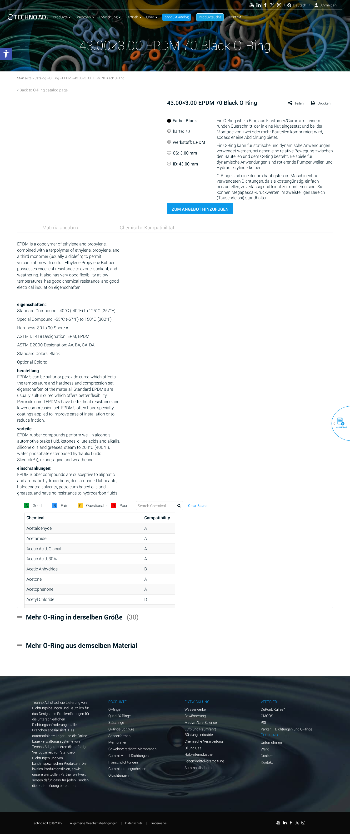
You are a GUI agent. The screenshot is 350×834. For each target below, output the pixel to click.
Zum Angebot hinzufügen (200, 209)
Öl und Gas (193, 747)
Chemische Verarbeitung (204, 741)
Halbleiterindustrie (199, 754)
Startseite (24, 78)
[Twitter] (272, 5)
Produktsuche (210, 17)
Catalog (40, 78)
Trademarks (158, 823)
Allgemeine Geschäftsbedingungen (93, 823)
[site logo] (28, 17)
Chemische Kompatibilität (147, 227)
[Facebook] (265, 5)
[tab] (60, 227)
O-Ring (54, 78)
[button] (339, 423)
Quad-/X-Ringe (119, 715)
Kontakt (235, 17)
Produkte (60, 17)
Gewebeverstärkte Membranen (132, 748)
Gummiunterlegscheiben (127, 768)
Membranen (117, 742)
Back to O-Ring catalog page (44, 89)
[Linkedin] (258, 5)
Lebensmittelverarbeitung (204, 761)
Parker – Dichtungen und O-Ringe (286, 729)
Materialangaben (60, 227)
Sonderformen (119, 735)
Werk (265, 749)
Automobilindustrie (199, 767)
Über (150, 17)
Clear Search (198, 505)
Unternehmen (271, 742)
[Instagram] (279, 5)
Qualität (267, 755)
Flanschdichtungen (123, 762)
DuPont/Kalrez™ (273, 709)
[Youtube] (252, 5)
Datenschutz (133, 823)
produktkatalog (177, 17)
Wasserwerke (195, 709)
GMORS (267, 715)
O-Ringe (114, 709)
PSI (263, 722)
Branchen (83, 17)
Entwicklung (108, 17)
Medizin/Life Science (201, 722)
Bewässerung (195, 715)
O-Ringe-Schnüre (121, 729)
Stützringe (116, 722)
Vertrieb (131, 17)
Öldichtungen (118, 775)
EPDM (66, 78)
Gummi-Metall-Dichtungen (128, 755)
